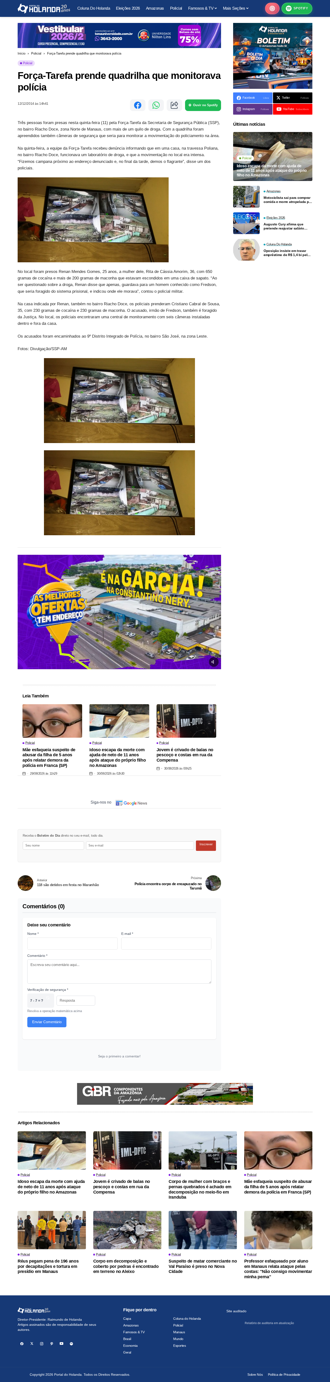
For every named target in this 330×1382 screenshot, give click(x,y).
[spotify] (71, 1344)
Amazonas (131, 1325)
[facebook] (22, 1344)
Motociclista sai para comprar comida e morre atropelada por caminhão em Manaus (288, 199)
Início (21, 53)
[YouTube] (61, 1344)
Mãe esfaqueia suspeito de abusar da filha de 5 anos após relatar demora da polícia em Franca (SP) (48, 757)
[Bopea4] (44, 9)
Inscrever (206, 844)
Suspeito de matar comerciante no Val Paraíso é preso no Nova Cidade (203, 1266)
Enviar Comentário (47, 1022)
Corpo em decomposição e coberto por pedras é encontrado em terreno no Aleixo (126, 1266)
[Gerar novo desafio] (47, 1000)
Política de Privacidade (284, 1374)
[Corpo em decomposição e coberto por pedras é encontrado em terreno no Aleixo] (127, 1230)
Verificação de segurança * (47, 990)
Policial (36, 53)
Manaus (179, 1332)
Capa (127, 1318)
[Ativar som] (214, 662)
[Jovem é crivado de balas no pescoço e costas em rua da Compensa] (186, 721)
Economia (130, 1345)
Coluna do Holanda (187, 1318)
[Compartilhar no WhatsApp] (156, 105)
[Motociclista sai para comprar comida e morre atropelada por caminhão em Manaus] (246, 197)
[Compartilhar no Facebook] (137, 105)
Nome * (33, 934)
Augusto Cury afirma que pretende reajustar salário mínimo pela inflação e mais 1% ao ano (286, 226)
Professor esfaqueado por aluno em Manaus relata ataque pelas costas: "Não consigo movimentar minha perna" (278, 1269)
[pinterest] (51, 1344)
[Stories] (272, 8)
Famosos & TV (134, 1332)
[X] (32, 1344)
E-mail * (127, 934)
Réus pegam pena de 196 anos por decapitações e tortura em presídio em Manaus (48, 1266)
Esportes (179, 1345)
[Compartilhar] (174, 105)
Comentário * (37, 956)
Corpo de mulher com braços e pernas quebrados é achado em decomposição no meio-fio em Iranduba (200, 1189)
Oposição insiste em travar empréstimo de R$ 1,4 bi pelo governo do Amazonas (286, 253)
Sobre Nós (255, 1374)
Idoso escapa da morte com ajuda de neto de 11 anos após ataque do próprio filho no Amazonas (117, 757)
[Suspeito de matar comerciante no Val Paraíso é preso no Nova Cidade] (203, 1230)
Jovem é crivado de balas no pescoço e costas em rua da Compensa (185, 755)
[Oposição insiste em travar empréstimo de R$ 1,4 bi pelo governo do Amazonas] (246, 250)
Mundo (178, 1339)
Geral (127, 1352)
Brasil (127, 1339)
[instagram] (41, 1344)
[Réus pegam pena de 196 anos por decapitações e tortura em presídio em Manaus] (52, 1230)
